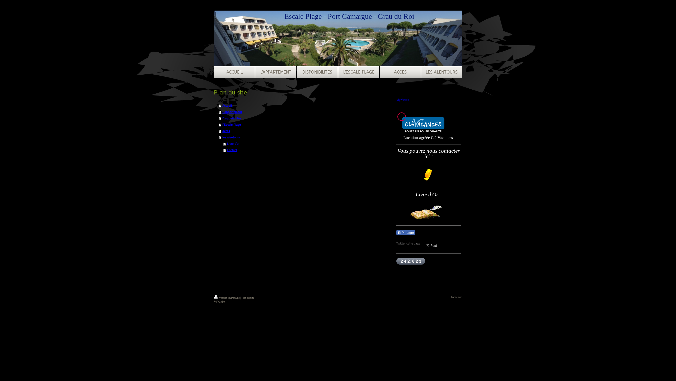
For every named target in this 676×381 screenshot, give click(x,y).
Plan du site (248, 298)
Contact (232, 149)
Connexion (456, 297)
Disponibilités (231, 118)
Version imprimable (229, 298)
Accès (226, 130)
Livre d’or (233, 143)
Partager (407, 233)
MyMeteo (402, 99)
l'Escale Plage (231, 124)
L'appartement (232, 111)
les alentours (231, 137)
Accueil (227, 105)
